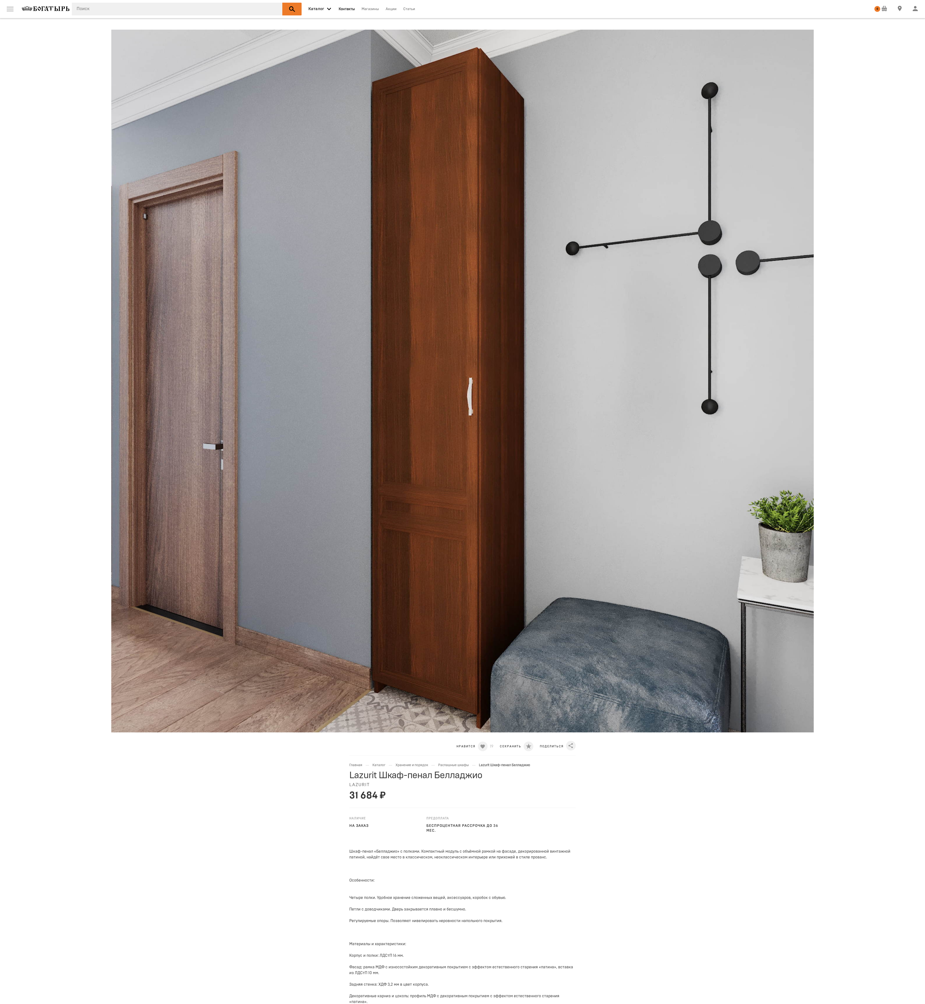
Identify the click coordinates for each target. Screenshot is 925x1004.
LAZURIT (359, 785)
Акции (391, 9)
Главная (355, 765)
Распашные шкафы (453, 765)
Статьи (409, 9)
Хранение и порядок (412, 765)
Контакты (347, 9)
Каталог (378, 765)
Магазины (370, 9)
